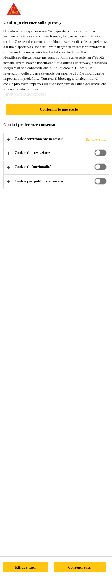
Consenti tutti (79, 567)
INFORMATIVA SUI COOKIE (24, 94)
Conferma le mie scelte (59, 109)
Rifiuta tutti (25, 567)
